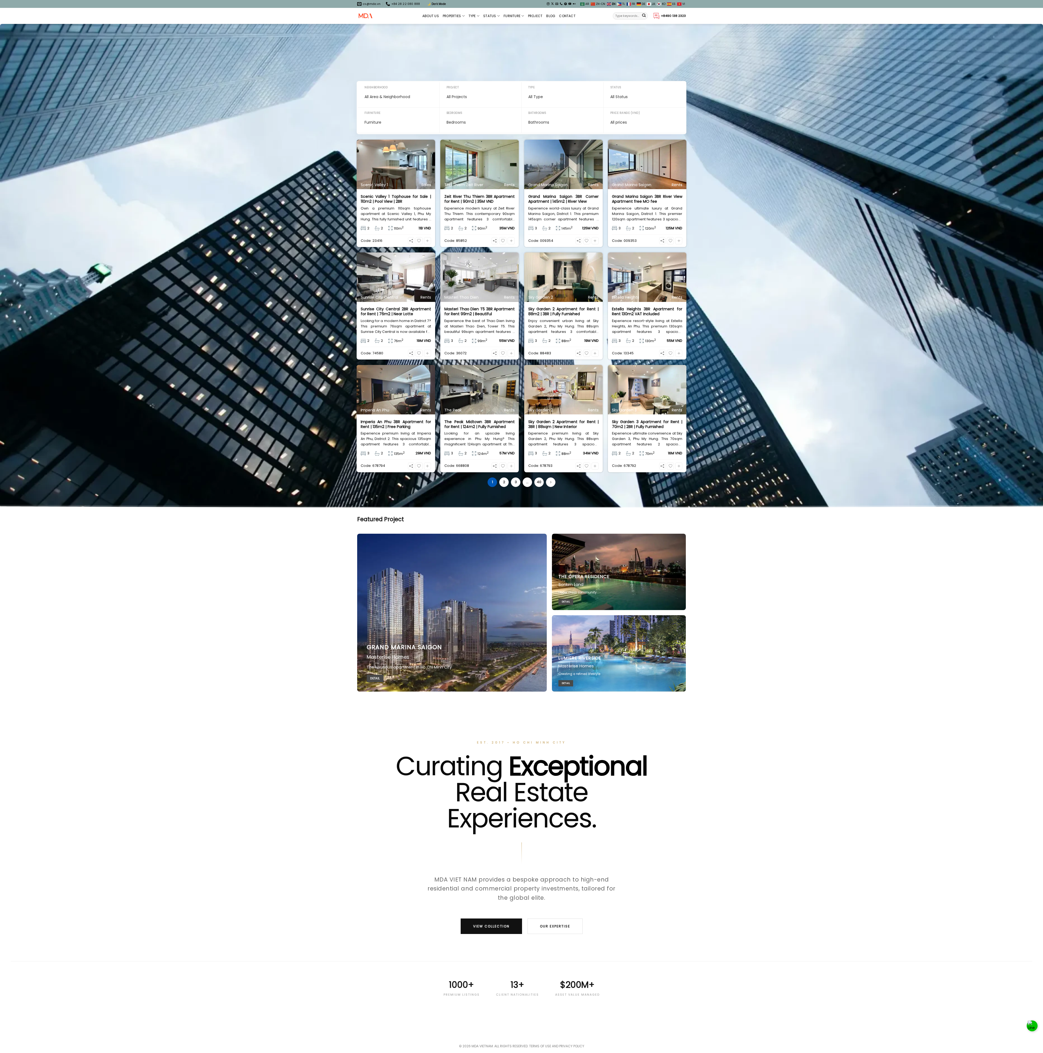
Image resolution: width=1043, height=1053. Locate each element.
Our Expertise (555, 926)
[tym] (419, 240)
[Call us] (561, 3)
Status (489, 16)
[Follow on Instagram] (548, 3)
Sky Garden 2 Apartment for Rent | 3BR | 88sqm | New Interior (563, 424)
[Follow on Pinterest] (565, 3)
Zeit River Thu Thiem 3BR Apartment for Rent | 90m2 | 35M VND (479, 199)
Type (472, 16)
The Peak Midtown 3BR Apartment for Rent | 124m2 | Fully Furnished (479, 424)
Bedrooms (455, 113)
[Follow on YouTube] (569, 3)
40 (539, 482)
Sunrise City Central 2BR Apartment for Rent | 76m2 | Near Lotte (396, 311)
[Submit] (644, 16)
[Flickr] (574, 3)
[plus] (427, 240)
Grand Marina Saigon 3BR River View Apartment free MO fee (647, 199)
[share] (411, 240)
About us (430, 16)
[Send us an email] (556, 3)
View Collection (491, 926)
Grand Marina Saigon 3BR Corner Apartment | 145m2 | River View (563, 199)
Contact (567, 16)
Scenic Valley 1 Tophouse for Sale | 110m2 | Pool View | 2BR (396, 199)
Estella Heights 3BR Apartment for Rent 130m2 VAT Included (647, 311)
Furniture (512, 16)
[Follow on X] (552, 3)
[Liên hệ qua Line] (1032, 1028)
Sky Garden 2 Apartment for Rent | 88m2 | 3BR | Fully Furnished (563, 311)
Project (535, 16)
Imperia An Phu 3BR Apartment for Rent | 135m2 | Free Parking (396, 424)
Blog (550, 16)
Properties (452, 16)
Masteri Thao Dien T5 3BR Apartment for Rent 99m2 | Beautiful (479, 311)
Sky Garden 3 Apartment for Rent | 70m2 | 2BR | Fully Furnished (647, 424)
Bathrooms (537, 113)
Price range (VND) (625, 113)
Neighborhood (376, 87)
